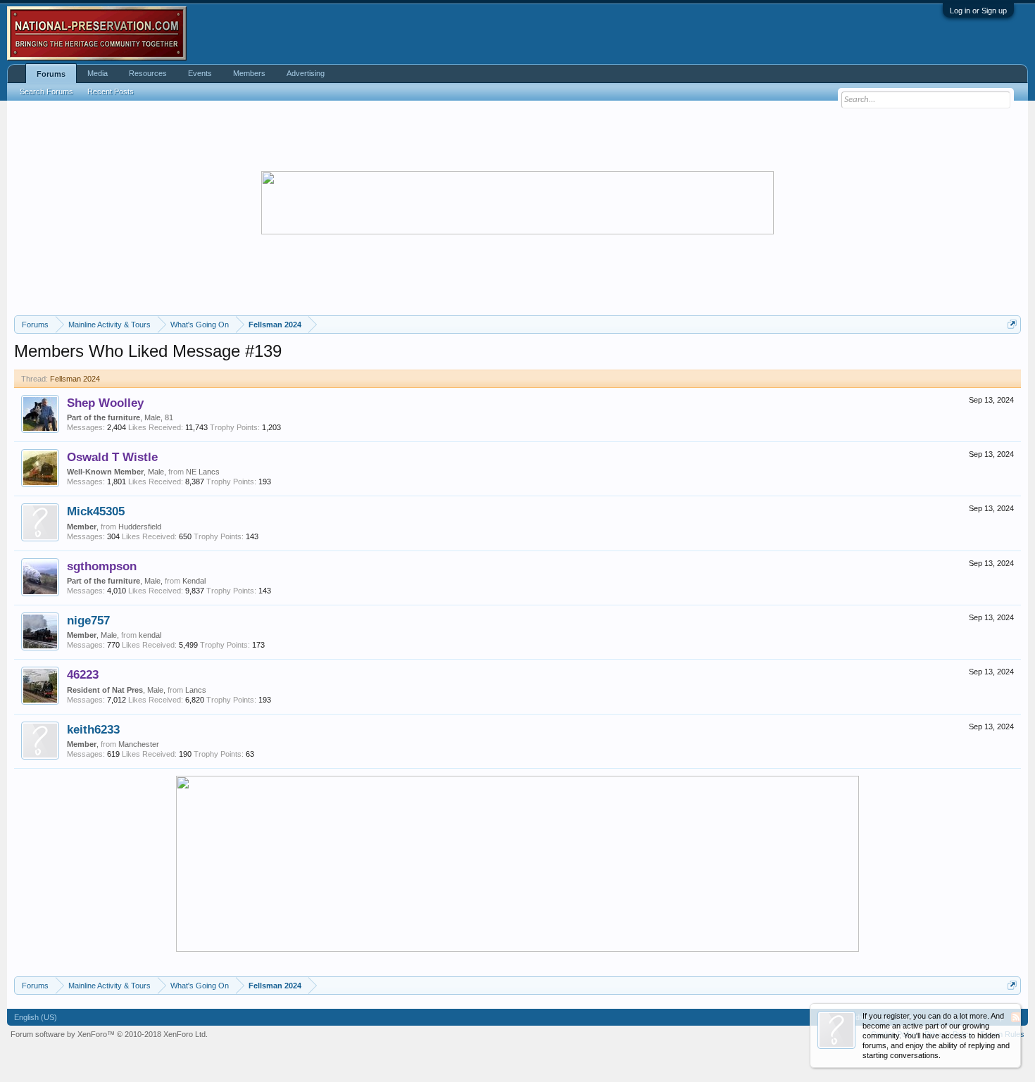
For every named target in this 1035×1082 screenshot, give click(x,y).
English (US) (35, 1017)
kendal (150, 635)
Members (249, 73)
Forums (51, 74)
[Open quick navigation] (1012, 324)
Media (97, 73)
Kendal (194, 581)
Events (200, 73)
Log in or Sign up (978, 10)
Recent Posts (110, 91)
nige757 (88, 620)
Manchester (138, 744)
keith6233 (93, 729)
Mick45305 (96, 511)
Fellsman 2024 (75, 379)
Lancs (195, 690)
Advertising (306, 73)
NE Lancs (203, 471)
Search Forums (46, 91)
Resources (148, 73)
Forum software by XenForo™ (109, 1034)
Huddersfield (139, 526)
